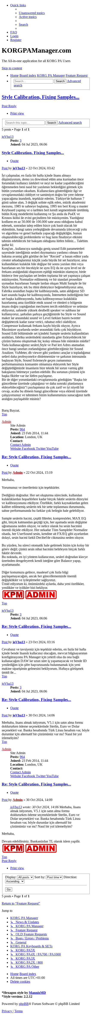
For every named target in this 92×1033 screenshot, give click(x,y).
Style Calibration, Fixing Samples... (40, 97)
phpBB (24, 1004)
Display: (11, 877)
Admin (6, 421)
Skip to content (12, 68)
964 (22, 429)
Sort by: (40, 877)
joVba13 (7, 136)
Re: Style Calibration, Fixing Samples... (36, 457)
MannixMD (37, 992)
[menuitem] (32, 13)
